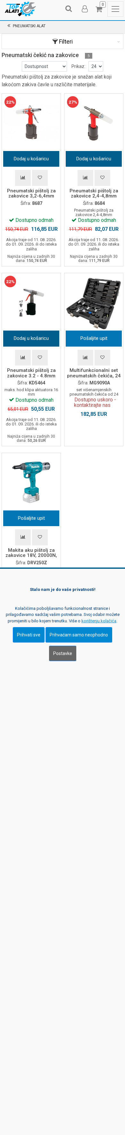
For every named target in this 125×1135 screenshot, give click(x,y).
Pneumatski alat (29, 26)
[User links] (84, 9)
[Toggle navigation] (115, 9)
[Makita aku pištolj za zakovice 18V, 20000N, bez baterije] (31, 482)
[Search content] (69, 9)
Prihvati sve (28, 634)
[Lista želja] (40, 178)
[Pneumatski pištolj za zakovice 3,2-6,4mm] (31, 123)
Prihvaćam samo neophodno (79, 634)
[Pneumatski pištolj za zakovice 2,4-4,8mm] (94, 123)
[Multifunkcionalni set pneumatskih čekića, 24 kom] (94, 302)
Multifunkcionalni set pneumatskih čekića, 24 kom (94, 375)
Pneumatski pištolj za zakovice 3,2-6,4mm (31, 193)
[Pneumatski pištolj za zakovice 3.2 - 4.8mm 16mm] (31, 302)
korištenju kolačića (98, 620)
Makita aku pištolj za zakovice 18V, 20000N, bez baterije (31, 555)
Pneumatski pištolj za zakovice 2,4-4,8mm (94, 193)
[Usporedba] (23, 178)
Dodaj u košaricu (31, 159)
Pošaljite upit (93, 338)
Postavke (62, 653)
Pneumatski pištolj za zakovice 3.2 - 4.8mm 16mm (31, 375)
